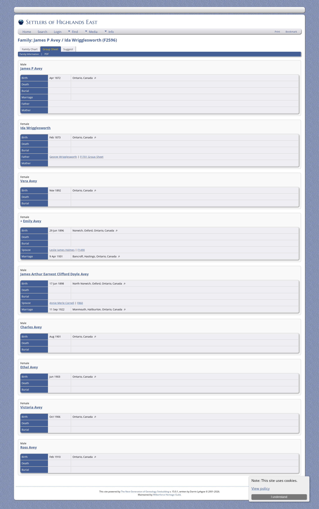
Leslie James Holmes (62, 250)
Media (93, 32)
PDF (46, 54)
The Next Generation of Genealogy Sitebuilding (145, 491)
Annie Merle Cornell (61, 303)
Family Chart (29, 49)
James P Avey (31, 68)
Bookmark (291, 31)
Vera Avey (28, 181)
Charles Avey (31, 327)
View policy (260, 488)
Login (57, 32)
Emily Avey (32, 221)
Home (27, 32)
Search (42, 32)
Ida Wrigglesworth (35, 128)
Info (111, 32)
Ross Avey (28, 447)
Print (277, 31)
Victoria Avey (31, 407)
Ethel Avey (29, 367)
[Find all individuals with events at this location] (96, 78)
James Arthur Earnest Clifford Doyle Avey (54, 274)
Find (75, 32)
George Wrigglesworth (63, 157)
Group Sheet (50, 49)
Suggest (68, 49)
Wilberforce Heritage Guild (167, 494)
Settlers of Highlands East (61, 22)
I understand (279, 496)
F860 (80, 303)
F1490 (81, 250)
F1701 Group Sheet (91, 157)
